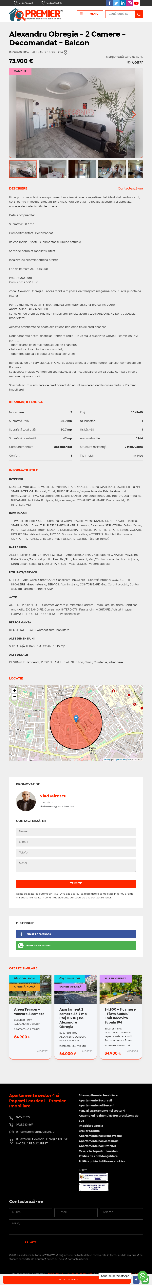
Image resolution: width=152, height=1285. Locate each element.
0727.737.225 (25, 3)
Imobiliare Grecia (91, 1126)
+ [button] (14, 690)
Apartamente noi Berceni (96, 1105)
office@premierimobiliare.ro (35, 1132)
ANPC (83, 1170)
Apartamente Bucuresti (95, 1100)
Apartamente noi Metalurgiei (99, 1141)
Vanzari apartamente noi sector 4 (102, 1111)
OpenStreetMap (122, 759)
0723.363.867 (54, 3)
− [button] (14, 696)
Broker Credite (89, 1131)
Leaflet (107, 759)
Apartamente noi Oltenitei (97, 1146)
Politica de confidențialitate (98, 1156)
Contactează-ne (130, 188)
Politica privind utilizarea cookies (102, 1161)
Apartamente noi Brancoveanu (100, 1136)
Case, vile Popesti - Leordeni (98, 1151)
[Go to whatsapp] (142, 1276)
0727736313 (46, 803)
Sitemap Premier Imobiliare (98, 1095)
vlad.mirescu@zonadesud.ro (57, 807)
